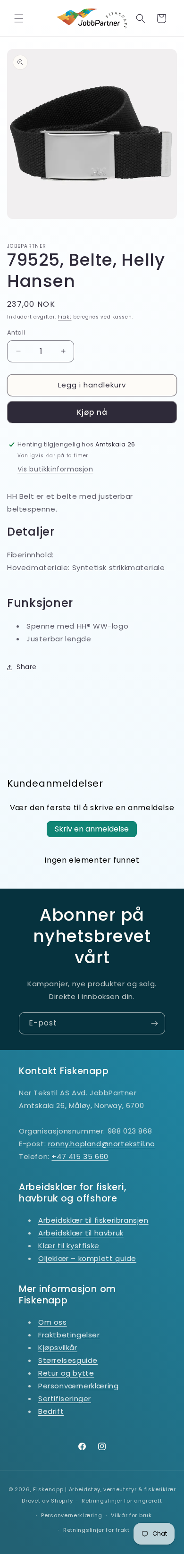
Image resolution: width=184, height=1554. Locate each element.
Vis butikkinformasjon (55, 469)
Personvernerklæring (71, 1515)
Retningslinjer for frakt (96, 1530)
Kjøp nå (92, 412)
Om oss (52, 1322)
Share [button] (27, 667)
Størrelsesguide (68, 1360)
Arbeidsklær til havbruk (81, 1233)
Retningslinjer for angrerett (122, 1500)
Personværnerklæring (78, 1386)
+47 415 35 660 (79, 1156)
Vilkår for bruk (131, 1515)
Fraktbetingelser (69, 1335)
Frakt (65, 316)
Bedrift (51, 1411)
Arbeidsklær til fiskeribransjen (93, 1220)
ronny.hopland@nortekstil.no (101, 1144)
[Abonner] (154, 1023)
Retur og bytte (66, 1373)
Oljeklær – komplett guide (87, 1258)
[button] (18, 18)
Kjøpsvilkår (57, 1347)
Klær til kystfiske (69, 1246)
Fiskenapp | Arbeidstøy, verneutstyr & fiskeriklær (104, 1489)
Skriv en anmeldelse (92, 828)
